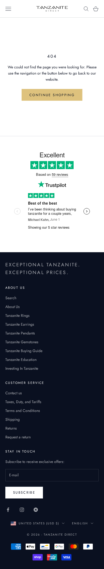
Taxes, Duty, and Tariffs (23, 401)
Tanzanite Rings (17, 315)
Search (10, 298)
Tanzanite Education (21, 359)
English (80, 523)
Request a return (18, 437)
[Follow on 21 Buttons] (35, 509)
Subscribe (24, 492)
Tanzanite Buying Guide (23, 350)
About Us (12, 306)
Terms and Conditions (22, 410)
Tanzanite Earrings (19, 324)
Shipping (12, 419)
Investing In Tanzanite (21, 368)
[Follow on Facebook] (8, 509)
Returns (11, 428)
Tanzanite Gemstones (21, 342)
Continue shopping (52, 95)
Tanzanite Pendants (20, 333)
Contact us (13, 393)
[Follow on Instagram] (22, 509)
